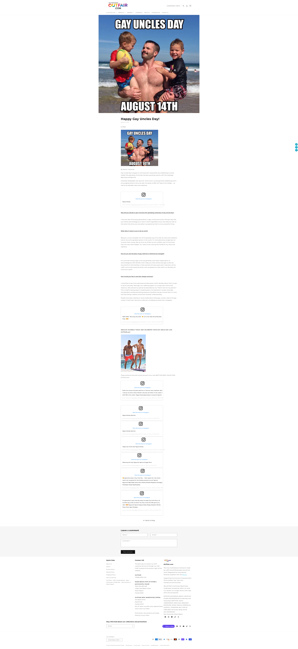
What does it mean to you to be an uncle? (134, 231)
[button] (111, 12)
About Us (109, 564)
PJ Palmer (134, 398)
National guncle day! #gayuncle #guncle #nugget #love (137, 462)
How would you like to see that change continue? (137, 276)
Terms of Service (111, 577)
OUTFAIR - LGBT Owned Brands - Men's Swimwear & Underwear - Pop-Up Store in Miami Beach (118, 582)
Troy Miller (135, 510)
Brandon (133, 487)
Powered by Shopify (119, 645)
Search (108, 566)
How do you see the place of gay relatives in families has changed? (142, 253)
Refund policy (129, 645)
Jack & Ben (134, 321)
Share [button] (124, 126)
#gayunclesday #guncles (129, 415)
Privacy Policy (110, 569)
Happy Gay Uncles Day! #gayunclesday (132, 446)
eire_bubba (136, 465)
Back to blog (150, 520)
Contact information (164, 645)
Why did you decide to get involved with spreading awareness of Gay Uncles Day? (147, 212)
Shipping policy (154, 645)
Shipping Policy (111, 575)
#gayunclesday (126, 201)
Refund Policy (110, 572)
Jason (133, 418)
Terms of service (145, 645)
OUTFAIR (112, 645)
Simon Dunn (134, 204)
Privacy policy (137, 645)
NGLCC (184, 574)
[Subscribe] (132, 626)
